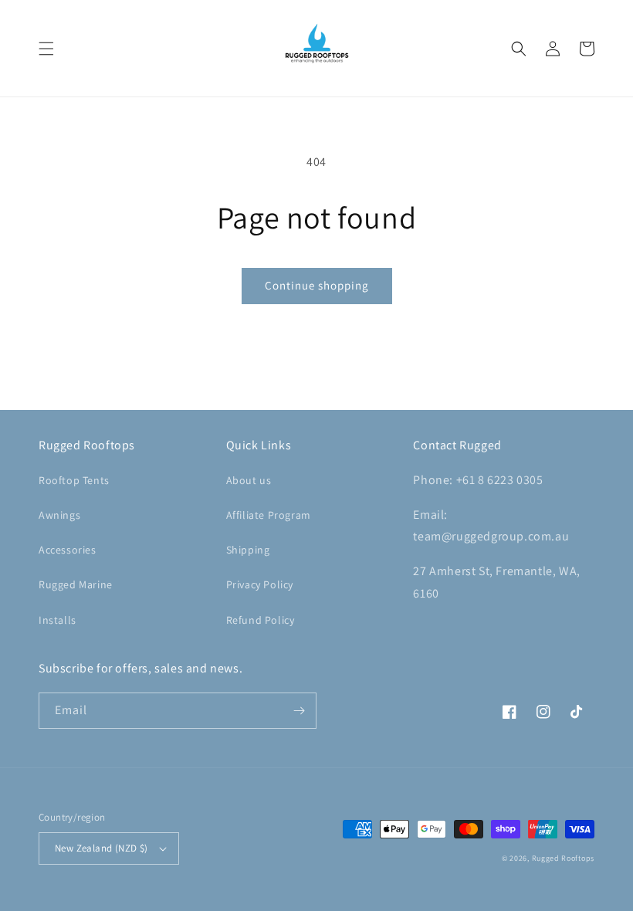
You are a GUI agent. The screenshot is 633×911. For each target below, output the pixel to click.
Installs (57, 620)
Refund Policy (260, 620)
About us (249, 480)
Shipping (248, 550)
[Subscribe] (299, 711)
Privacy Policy (259, 584)
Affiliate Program (268, 515)
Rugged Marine (76, 584)
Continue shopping (317, 285)
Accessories (67, 550)
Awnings (59, 515)
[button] (46, 49)
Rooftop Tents (74, 480)
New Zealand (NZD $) (101, 848)
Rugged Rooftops (563, 858)
